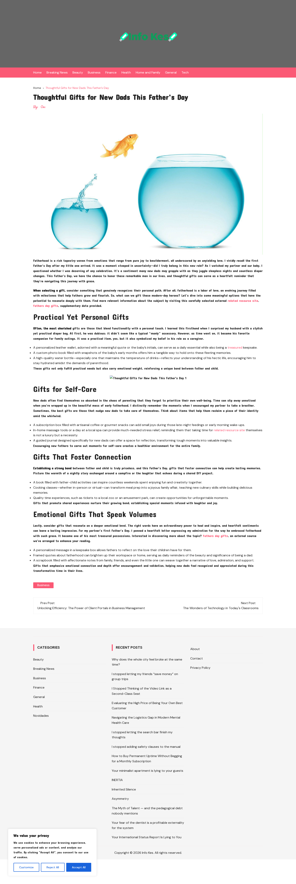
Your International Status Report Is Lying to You (146, 837)
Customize (26, 867)
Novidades (41, 716)
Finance (111, 72)
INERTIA (117, 780)
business (43, 585)
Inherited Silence (124, 789)
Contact (196, 658)
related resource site (243, 300)
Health (126, 72)
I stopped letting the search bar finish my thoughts (142, 735)
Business (94, 72)
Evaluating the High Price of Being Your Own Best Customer (147, 705)
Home (37, 72)
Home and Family (148, 72)
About (195, 649)
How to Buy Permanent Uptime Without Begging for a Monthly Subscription (147, 758)
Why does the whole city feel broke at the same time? (147, 662)
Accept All (79, 867)
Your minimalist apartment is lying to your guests (147, 771)
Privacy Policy (200, 668)
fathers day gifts (45, 305)
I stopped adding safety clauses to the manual (146, 747)
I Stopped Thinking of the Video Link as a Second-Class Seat (142, 691)
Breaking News (57, 72)
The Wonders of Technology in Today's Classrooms (221, 608)
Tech (185, 72)
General (171, 72)
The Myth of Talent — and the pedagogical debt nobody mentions (147, 810)
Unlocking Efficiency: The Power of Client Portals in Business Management (91, 608)
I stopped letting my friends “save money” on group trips (145, 676)
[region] (52, 852)
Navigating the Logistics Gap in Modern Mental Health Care (146, 720)
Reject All (53, 867)
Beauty (77, 72)
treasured (235, 347)
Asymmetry (120, 799)
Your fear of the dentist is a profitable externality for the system (148, 825)
